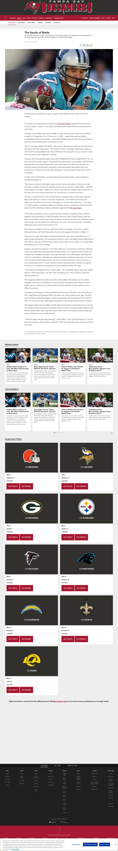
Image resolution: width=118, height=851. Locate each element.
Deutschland (111, 806)
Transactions (7, 779)
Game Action (51, 776)
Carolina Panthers (64, 124)
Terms (64, 812)
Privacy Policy (16, 849)
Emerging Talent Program (78, 778)
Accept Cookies (104, 844)
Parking (94, 779)
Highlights (36, 780)
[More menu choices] (65, 18)
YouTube (111, 795)
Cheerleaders (51, 785)
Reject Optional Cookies (90, 844)
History (7, 785)
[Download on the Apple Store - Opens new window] (52, 822)
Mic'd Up (36, 783)
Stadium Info (94, 773)
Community (21, 783)
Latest (21, 773)
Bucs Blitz (21, 780)
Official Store (111, 776)
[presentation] (112, 433)
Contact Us (78, 786)
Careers (78, 773)
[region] (59, 844)
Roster (7, 773)
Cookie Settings (76, 844)
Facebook (110, 797)
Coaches (7, 776)
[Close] (115, 844)
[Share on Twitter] (84, 46)
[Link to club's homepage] (5, 18)
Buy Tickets (13, 486)
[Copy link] (91, 45)
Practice (51, 779)
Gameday (94, 776)
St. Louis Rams (76, 208)
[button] (54, 432)
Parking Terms (94, 789)
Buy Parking (26, 486)
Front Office (7, 782)
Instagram (110, 803)
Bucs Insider (36, 786)
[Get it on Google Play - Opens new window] (64, 823)
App (111, 773)
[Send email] (87, 46)
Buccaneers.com (60, 701)
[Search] (81, 18)
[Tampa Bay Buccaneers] (59, 830)
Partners (78, 789)
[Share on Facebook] (80, 46)
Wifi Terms (94, 786)
